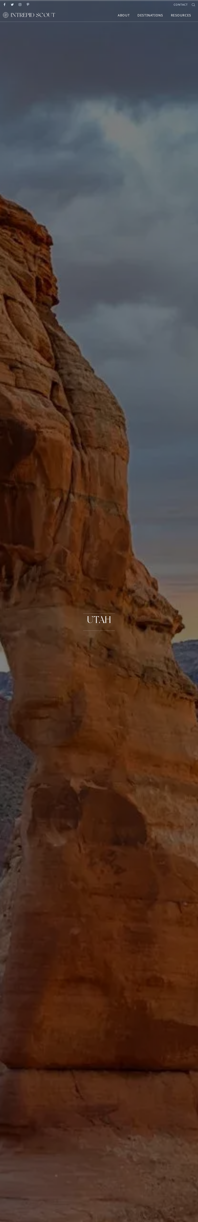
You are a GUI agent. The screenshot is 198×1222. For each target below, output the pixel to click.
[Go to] (5, 4)
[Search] (193, 4)
